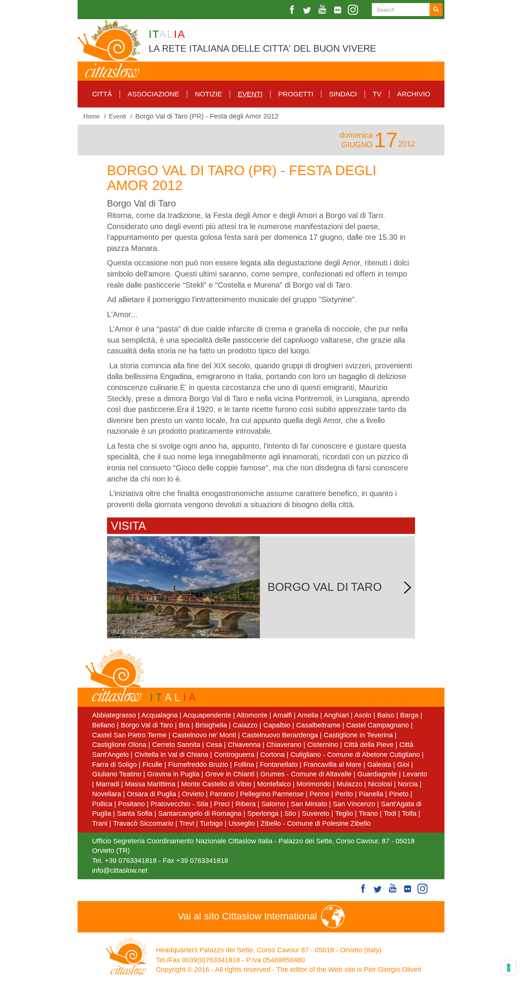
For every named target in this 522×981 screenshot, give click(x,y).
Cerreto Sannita (176, 744)
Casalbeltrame (318, 725)
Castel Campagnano (377, 725)
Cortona (272, 754)
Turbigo (211, 823)
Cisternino (322, 744)
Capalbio (276, 725)
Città (102, 94)
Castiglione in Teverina (358, 735)
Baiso (385, 715)
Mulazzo (349, 784)
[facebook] (292, 9)
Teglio (344, 813)
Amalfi (282, 715)
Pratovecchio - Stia (179, 804)
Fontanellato (279, 764)
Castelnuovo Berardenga (280, 735)
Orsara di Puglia (151, 794)
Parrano (222, 794)
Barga (409, 715)
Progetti (295, 94)
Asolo (362, 715)
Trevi (186, 823)
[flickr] (338, 9)
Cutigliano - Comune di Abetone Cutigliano (355, 754)
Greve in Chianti (230, 774)
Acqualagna (159, 715)
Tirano (368, 813)
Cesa (214, 744)
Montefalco (274, 784)
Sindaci (343, 94)
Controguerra (234, 754)
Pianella (371, 794)
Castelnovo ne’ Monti (204, 735)
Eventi (250, 94)
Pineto (399, 794)
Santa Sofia (134, 813)
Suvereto (315, 813)
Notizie (208, 94)
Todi (390, 813)
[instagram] (353, 9)
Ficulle (152, 764)
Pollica (102, 804)
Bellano (103, 725)
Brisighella (211, 725)
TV (377, 94)
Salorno (273, 804)
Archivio (413, 94)
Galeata (379, 764)
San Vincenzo (354, 804)
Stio (290, 813)
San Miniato (309, 804)
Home (91, 116)
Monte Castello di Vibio (216, 784)
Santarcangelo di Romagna (200, 813)
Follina (244, 764)
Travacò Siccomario (143, 823)
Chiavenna (244, 744)
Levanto (415, 774)
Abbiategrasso (115, 715)
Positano (131, 804)
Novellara (106, 794)
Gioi (403, 764)
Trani (99, 823)
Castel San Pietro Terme (129, 735)
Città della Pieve (369, 744)
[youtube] (323, 9)
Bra (184, 725)
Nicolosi (380, 784)
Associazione (153, 94)
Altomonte (252, 715)
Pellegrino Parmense (272, 794)
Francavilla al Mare (332, 764)
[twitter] (308, 9)
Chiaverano (284, 744)
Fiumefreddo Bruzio (198, 764)
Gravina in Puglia (173, 774)
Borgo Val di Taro (147, 725)
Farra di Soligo (114, 764)
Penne (319, 794)
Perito (344, 794)
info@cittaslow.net (120, 870)
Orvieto (193, 794)
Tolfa (409, 813)
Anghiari (336, 715)
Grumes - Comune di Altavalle (306, 774)
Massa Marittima (150, 784)
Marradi (107, 784)
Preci (222, 804)
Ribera (245, 804)
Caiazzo (245, 725)
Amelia (307, 715)
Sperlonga (263, 813)
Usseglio (242, 823)
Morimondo (314, 784)
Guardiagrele (377, 774)
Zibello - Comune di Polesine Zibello (316, 823)
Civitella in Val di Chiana (171, 754)
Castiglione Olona (119, 744)
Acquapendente (207, 715)
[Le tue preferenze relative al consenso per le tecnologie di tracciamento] (508, 967)
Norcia (408, 784)
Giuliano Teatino (116, 774)
